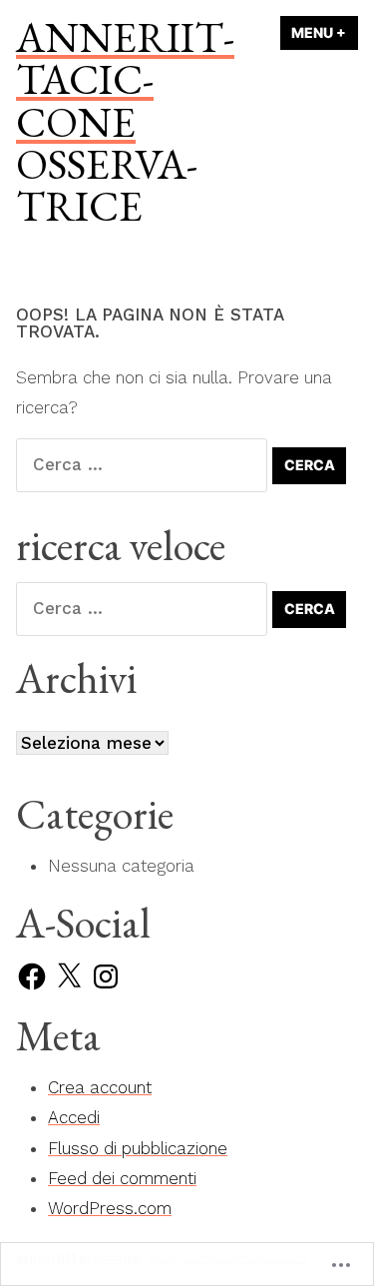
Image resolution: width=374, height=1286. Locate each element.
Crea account (100, 1087)
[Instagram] (106, 976)
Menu (324, 32)
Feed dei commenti (122, 1178)
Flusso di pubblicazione (137, 1148)
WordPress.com (110, 1208)
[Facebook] (32, 976)
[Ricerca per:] (144, 464)
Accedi (74, 1117)
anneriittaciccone (125, 79)
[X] (69, 976)
